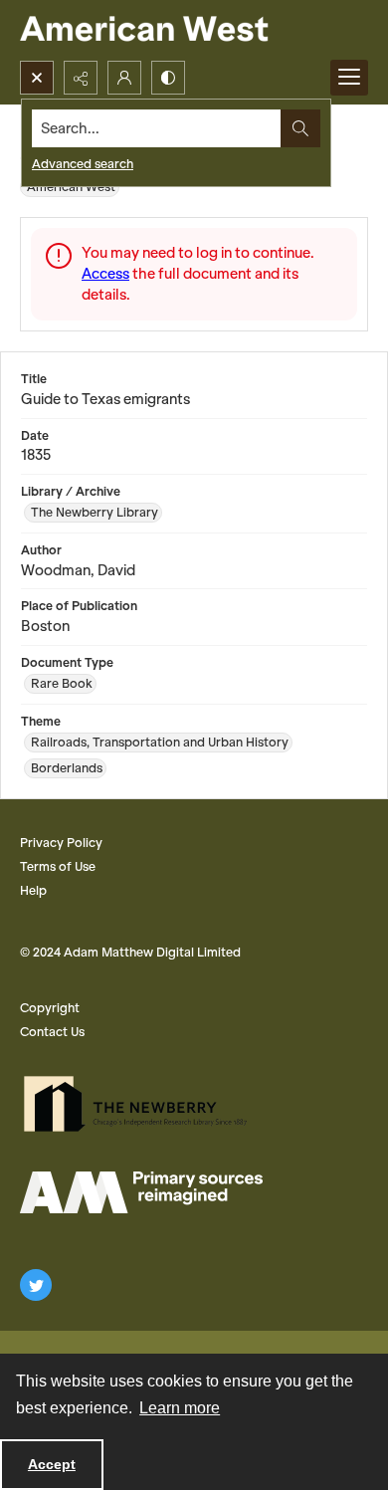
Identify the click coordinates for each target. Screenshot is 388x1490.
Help (33, 890)
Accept (52, 1464)
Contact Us (52, 1031)
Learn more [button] (179, 1407)
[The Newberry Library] (141, 1104)
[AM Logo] (141, 1192)
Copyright (50, 1007)
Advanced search (82, 163)
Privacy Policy (61, 842)
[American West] (178, 30)
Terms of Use (58, 866)
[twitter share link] (36, 1285)
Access (105, 274)
